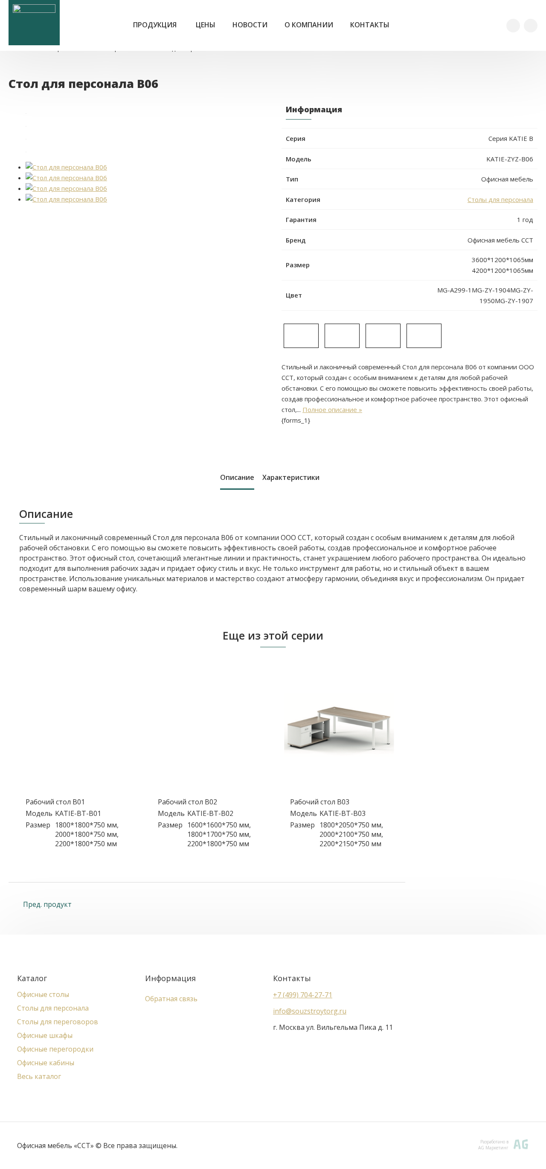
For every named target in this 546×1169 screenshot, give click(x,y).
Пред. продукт (46, 904)
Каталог (32, 978)
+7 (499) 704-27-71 (302, 994)
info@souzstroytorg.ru (309, 1011)
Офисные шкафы (45, 1035)
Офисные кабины (45, 1062)
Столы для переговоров (57, 1021)
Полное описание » (332, 409)
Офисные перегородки (55, 1049)
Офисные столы (43, 994)
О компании (309, 24)
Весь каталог (39, 1076)
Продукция (155, 24)
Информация (170, 978)
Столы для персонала (500, 199)
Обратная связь (171, 998)
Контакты (369, 24)
